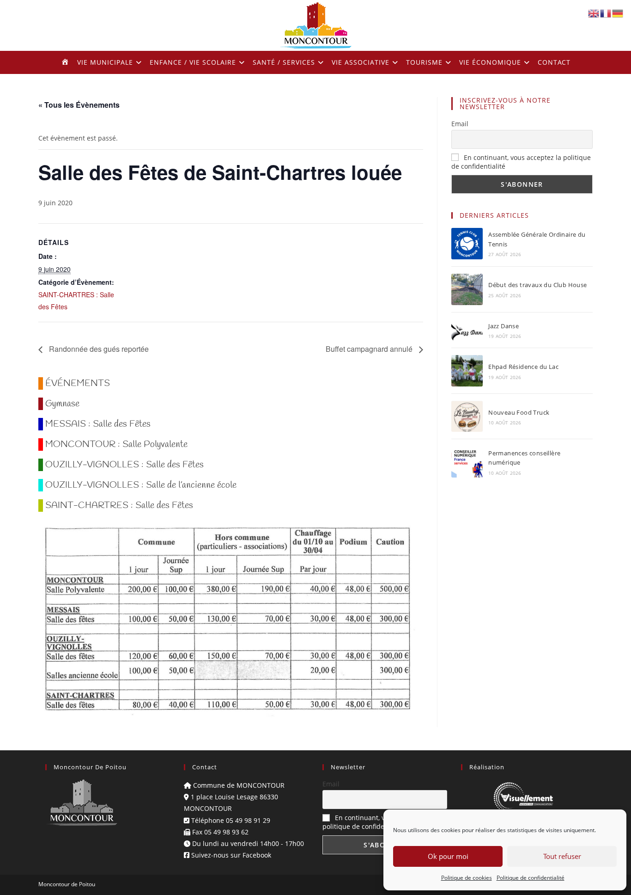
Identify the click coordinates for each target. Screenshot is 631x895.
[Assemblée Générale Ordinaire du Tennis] (467, 243)
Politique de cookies (466, 878)
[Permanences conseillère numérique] (467, 462)
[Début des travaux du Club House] (467, 289)
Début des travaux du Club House (537, 285)
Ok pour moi (448, 856)
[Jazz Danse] (467, 330)
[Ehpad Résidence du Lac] (467, 370)
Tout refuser (562, 856)
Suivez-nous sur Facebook (230, 855)
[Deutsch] (618, 12)
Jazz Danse (503, 326)
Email (459, 123)
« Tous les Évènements (79, 104)
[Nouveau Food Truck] (467, 416)
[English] (594, 12)
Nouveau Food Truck (518, 412)
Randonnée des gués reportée (98, 348)
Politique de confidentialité (530, 878)
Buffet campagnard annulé (370, 348)
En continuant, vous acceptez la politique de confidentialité (377, 822)
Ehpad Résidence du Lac (523, 366)
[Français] (606, 12)
